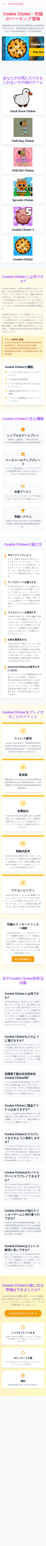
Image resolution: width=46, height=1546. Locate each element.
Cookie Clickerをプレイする (21, 1313)
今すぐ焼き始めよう (23, 959)
